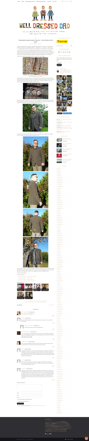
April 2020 (59, 273)
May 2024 (59, 195)
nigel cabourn (62, 426)
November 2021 (60, 240)
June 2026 (59, 170)
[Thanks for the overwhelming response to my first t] (64, 103)
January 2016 (59, 349)
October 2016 (59, 333)
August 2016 (59, 336)
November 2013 (60, 396)
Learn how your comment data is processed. (37, 405)
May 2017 (59, 320)
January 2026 (59, 179)
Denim (47, 423)
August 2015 (59, 358)
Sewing (38, 301)
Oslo (68, 426)
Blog (23, 1)
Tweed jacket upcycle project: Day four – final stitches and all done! (35, 41)
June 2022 (59, 228)
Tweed (60, 429)
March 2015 (59, 367)
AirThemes (31, 439)
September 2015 (60, 356)
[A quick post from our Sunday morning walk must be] (69, 93)
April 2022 (59, 231)
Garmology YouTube (41, 1)
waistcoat (48, 431)
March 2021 (59, 255)
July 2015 (58, 360)
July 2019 (58, 282)
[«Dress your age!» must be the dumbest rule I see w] (69, 103)
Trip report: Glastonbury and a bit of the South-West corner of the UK (67, 160)
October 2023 (59, 206)
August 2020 (59, 268)
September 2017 (60, 313)
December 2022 (60, 220)
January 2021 (59, 258)
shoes (61, 428)
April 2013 (59, 409)
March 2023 (59, 217)
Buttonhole (31, 301)
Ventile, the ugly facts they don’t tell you (67, 144)
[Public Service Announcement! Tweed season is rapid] (59, 93)
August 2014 (59, 380)
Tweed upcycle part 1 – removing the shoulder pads (27, 276)
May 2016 (59, 342)
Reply (53, 315)
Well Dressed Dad (28, 325)
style (46, 429)
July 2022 (58, 226)
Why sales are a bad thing (67, 154)
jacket (56, 425)
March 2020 (59, 275)
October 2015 (59, 354)
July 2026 (58, 168)
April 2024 (59, 197)
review (48, 428)
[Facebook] (49, 305)
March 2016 (59, 345)
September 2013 (60, 400)
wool (61, 431)
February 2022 (59, 235)
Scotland (51, 428)
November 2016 (60, 331)
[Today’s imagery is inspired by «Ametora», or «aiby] (64, 83)
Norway (66, 426)
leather (64, 425)
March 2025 (59, 193)
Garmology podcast (30, 1)
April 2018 (59, 300)
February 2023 (59, 219)
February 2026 (59, 177)
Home (19, 1)
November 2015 (60, 353)
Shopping (64, 428)
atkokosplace (24, 341)
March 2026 (59, 175)
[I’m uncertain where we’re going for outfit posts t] (69, 77)
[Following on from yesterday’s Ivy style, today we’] (59, 83)
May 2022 (59, 229)
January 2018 (59, 306)
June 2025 (59, 188)
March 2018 (59, 302)
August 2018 (59, 295)
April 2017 (59, 322)
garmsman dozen (63, 423)
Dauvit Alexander (25, 331)
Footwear (58, 423)
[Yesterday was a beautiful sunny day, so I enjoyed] (64, 109)
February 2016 (59, 347)
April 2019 (59, 286)
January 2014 (59, 393)
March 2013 (59, 411)
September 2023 (60, 208)
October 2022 (59, 222)
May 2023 (59, 213)
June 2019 (59, 284)
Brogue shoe (54, 422)
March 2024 (59, 199)
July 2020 (58, 269)
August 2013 (59, 402)
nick (31, 43)
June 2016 (59, 340)
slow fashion (68, 428)
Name (18, 392)
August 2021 (59, 246)
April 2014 (59, 387)
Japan (59, 425)
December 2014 (60, 373)
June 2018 (59, 297)
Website (18, 397)
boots (51, 422)
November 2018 (60, 289)
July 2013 (58, 403)
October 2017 (59, 311)
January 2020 (59, 277)
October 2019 (59, 278)
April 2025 (59, 191)
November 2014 (60, 374)
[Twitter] (50, 305)
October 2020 (59, 264)
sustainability (49, 429)
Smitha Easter (24, 312)
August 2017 (59, 315)
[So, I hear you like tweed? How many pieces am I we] (59, 109)
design (50, 423)
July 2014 (58, 382)
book (49, 422)
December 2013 (60, 394)
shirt (57, 428)
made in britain (48, 426)
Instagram (52, 425)
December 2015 (60, 351)
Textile (53, 429)
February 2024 (59, 200)
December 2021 (60, 239)
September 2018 (60, 293)
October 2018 (59, 291)
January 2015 (59, 371)
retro (46, 428)
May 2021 (59, 251)
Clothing (63, 422)
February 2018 (59, 304)
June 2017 (59, 318)
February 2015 (59, 369)
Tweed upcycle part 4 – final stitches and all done (27, 280)
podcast (71, 426)
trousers (57, 429)
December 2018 (60, 287)
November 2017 (60, 309)
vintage (65, 429)
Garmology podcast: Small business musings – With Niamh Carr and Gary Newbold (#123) (64, 128)
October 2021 (59, 242)
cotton (67, 422)
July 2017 (58, 316)
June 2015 (59, 362)
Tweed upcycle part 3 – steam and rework (26, 279)
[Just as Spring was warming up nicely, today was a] (59, 98)
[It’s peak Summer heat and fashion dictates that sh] (64, 88)
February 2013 (59, 412)
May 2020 (59, 271)
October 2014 (59, 376)
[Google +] (52, 305)
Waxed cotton (53, 431)
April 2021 (59, 253)
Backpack (46, 422)
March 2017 (59, 324)
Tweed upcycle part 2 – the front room (25, 277)
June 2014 (59, 383)
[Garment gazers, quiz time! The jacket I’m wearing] (64, 93)
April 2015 (59, 365)
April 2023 (59, 215)
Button (26, 301)
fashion (54, 423)
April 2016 (59, 344)
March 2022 (59, 233)
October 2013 (59, 398)
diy (34, 301)
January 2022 (59, 237)
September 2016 (60, 335)
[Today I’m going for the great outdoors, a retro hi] (64, 98)
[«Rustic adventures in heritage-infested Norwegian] (69, 83)
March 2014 (59, 389)
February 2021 (59, 257)
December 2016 (60, 329)
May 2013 (59, 407)
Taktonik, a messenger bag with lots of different (67, 149)
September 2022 (60, 224)
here (35, 47)
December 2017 (60, 307)
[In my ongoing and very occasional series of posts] (69, 98)
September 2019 (60, 280)
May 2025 (59, 190)
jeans (62, 425)
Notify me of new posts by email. (23, 401)
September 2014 (60, 378)
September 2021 (60, 244)
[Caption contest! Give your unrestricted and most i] (59, 77)
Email (18, 395)
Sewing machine (43, 301)
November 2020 (60, 262)
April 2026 (59, 173)
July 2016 (58, 338)
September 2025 (60, 186)
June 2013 (59, 405)
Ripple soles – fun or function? (66, 125)
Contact (49, 1)
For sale (54, 1)
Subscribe (59, 64)
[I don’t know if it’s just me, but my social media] (64, 77)
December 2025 (60, 181)
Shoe (59, 428)
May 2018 (59, 298)
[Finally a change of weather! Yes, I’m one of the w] (69, 88)
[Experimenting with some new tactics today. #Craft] (59, 103)
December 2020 (60, 260)
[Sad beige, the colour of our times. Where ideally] (59, 88)
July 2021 (58, 248)
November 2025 (60, 182)
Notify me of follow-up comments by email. (25, 399)
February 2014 (59, 391)
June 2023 (59, 211)
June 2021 (59, 249)
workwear (64, 431)
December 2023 (60, 202)
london (68, 425)
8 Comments (39, 43)
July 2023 (58, 210)
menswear (55, 426)
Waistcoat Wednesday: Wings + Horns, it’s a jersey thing (67, 139)
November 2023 (60, 204)
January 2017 (59, 327)
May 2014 (59, 385)
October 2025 (59, 184)
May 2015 (59, 364)
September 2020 (60, 266)
